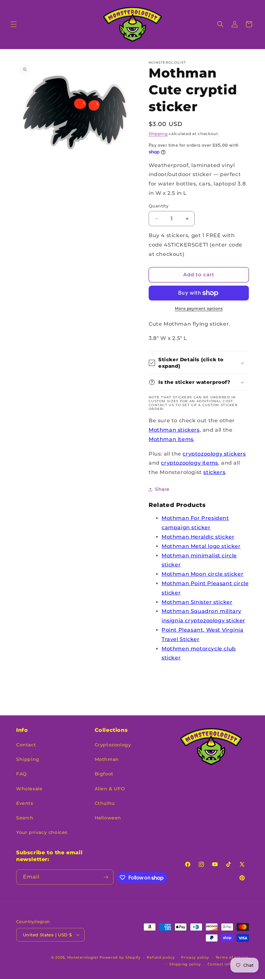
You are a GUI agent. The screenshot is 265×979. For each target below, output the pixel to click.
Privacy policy (195, 957)
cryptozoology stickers (214, 454)
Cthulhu (105, 803)
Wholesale (29, 789)
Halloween (108, 818)
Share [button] (162, 489)
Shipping (158, 133)
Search (25, 818)
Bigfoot (104, 774)
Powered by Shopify (120, 957)
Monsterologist (83, 957)
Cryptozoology (113, 745)
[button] (13, 24)
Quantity (158, 205)
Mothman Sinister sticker (197, 602)
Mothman (107, 759)
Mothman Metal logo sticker (201, 546)
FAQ (21, 774)
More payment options (199, 308)
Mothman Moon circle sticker (202, 574)
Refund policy (161, 957)
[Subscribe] (106, 877)
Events (24, 803)
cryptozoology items (189, 463)
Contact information (228, 964)
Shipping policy (185, 964)
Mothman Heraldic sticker (198, 537)
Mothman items (171, 439)
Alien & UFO (110, 789)
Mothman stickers (174, 430)
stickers (214, 472)
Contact (26, 745)
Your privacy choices (42, 832)
